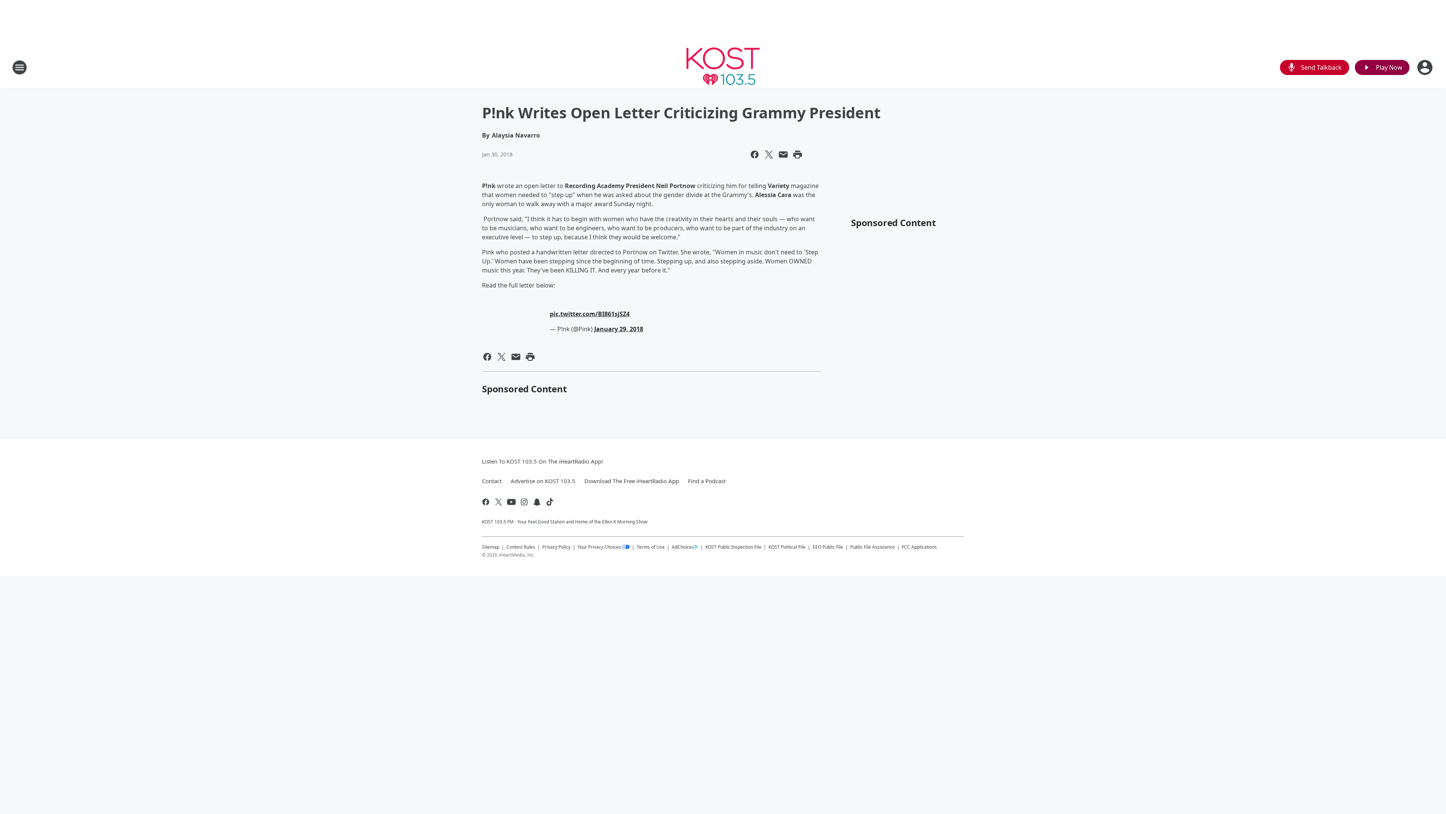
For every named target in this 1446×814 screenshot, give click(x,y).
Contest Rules (520, 547)
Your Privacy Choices (599, 547)
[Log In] (1425, 67)
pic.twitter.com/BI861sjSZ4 (590, 314)
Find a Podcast (707, 481)
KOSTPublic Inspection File (733, 547)
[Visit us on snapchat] (536, 501)
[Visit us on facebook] (485, 501)
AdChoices (683, 547)
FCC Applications (919, 547)
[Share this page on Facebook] (754, 154)
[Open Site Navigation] (19, 67)
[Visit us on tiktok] (549, 501)
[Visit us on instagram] (524, 501)
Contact (492, 481)
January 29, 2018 (618, 329)
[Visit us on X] (498, 501)
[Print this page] (797, 154)
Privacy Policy (556, 547)
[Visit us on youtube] (511, 501)
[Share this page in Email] (783, 154)
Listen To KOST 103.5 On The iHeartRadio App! (542, 461)
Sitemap (490, 547)
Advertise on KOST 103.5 (543, 481)
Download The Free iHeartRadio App (631, 481)
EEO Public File (828, 547)
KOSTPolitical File (787, 547)
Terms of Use (651, 547)
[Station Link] (723, 67)
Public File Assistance (872, 547)
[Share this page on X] (769, 154)
